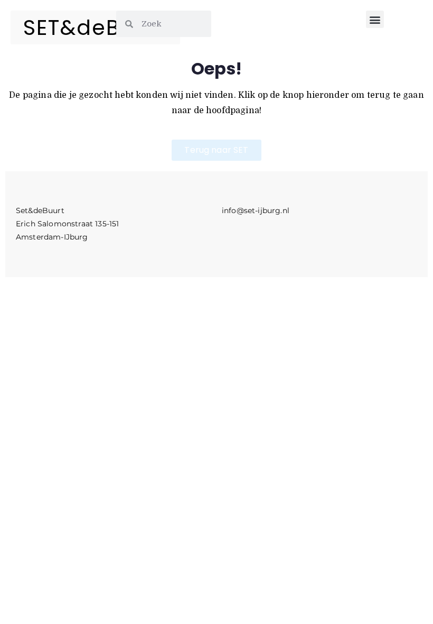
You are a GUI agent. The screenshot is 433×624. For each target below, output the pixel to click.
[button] (374, 19)
